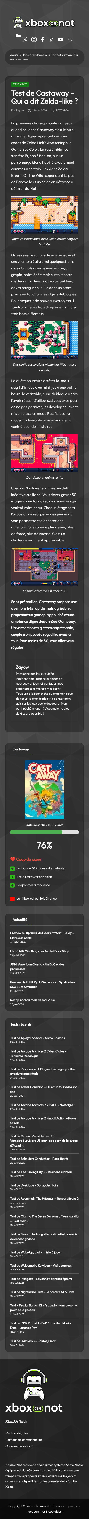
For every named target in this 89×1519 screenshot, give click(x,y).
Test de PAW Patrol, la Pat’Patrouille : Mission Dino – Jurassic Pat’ (41, 1325)
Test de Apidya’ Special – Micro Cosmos (37, 1038)
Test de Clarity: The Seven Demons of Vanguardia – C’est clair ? (44, 1218)
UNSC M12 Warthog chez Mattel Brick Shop (39, 951)
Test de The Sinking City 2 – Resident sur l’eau (41, 1172)
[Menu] (18, 35)
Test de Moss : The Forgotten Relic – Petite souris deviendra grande (43, 1236)
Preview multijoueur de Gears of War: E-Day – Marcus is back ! (42, 935)
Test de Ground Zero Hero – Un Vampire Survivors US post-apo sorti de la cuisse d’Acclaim (44, 1140)
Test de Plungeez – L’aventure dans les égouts (41, 1279)
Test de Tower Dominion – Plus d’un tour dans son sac (43, 1089)
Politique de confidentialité (23, 1440)
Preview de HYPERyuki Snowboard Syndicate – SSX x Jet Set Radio (42, 984)
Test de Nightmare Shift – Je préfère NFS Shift (42, 1292)
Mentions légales (16, 1433)
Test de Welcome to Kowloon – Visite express (41, 1265)
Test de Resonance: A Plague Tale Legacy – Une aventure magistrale (42, 1071)
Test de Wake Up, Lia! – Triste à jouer (35, 1252)
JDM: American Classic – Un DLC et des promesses (37, 966)
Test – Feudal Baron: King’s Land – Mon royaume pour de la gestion (43, 1307)
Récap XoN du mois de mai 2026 (32, 1000)
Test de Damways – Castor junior (33, 1341)
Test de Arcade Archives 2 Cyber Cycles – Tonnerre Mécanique (38, 1053)
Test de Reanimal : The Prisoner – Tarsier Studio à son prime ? (44, 1200)
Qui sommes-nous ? (19, 1446)
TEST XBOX (20, 84)
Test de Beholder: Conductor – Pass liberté (39, 1159)
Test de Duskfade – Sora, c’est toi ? (34, 1185)
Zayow (22, 667)
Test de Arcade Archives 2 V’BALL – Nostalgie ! (42, 1105)
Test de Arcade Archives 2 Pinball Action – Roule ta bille (43, 1120)
